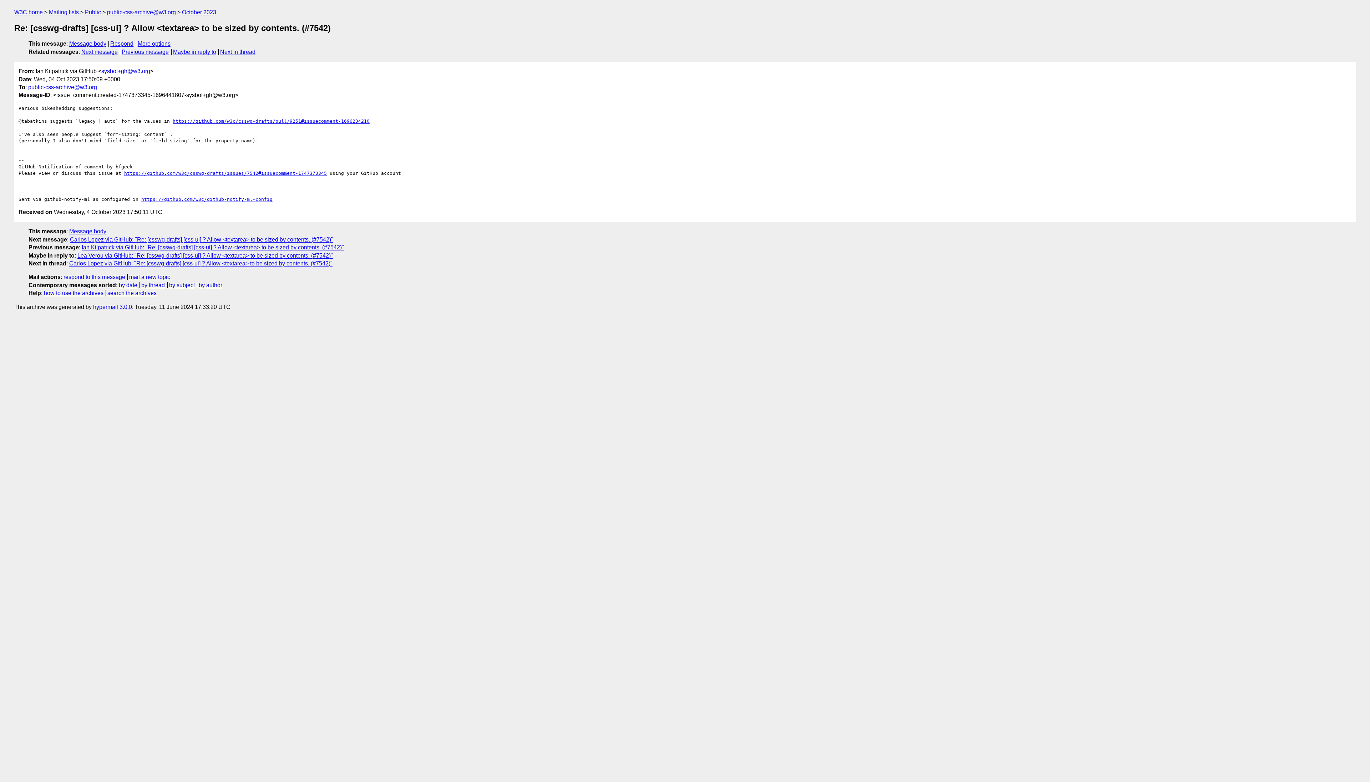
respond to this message (94, 277)
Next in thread (237, 52)
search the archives (132, 293)
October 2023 (199, 12)
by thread (153, 285)
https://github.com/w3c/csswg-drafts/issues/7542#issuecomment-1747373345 (225, 173)
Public (93, 12)
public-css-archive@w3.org (141, 12)
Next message (99, 52)
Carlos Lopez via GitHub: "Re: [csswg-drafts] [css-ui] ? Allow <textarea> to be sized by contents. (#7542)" (201, 240)
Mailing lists (64, 12)
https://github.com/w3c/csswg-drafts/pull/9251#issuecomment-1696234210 (271, 121)
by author (210, 285)
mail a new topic (149, 277)
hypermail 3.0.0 (112, 307)
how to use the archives (73, 293)
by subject (182, 285)
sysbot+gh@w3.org (125, 71)
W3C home (28, 12)
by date (128, 285)
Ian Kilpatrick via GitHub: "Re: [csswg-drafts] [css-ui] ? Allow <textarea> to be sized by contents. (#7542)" (213, 247)
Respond (121, 44)
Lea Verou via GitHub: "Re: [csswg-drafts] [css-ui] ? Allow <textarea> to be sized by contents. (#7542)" (205, 256)
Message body (87, 44)
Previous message (145, 52)
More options (154, 44)
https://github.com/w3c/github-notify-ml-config (207, 199)
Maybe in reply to (194, 52)
